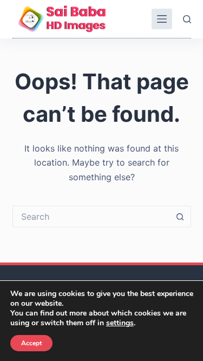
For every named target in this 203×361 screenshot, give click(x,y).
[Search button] (180, 216)
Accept (31, 343)
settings (120, 323)
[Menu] (162, 19)
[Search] (187, 19)
